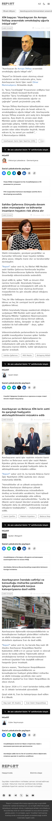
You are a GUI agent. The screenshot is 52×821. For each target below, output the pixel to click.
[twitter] (19, 173)
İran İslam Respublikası (36, 703)
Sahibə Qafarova (11, 355)
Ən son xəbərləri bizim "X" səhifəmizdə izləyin (28, 150)
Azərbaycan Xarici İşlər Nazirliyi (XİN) (19, 141)
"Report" (6, 266)
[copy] (34, 173)
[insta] (10, 795)
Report (6, 645)
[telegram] (14, 173)
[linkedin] (24, 173)
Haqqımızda (7, 773)
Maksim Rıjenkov (27, 516)
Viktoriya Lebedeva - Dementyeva (23, 160)
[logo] (8, 3)
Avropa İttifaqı (25, 68)
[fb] (4, 173)
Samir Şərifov (9, 516)
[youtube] (33, 795)
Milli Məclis (27, 355)
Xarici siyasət (7, 28)
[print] (29, 173)
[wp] (9, 173)
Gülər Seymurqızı (15, 722)
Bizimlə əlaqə (36, 773)
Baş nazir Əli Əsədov (12, 703)
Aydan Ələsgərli (15, 536)
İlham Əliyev (9, 11)
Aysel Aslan (13, 375)
